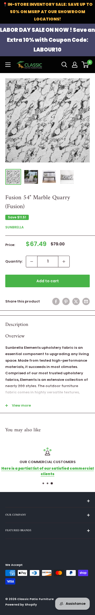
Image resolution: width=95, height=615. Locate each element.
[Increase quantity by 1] (63, 261)
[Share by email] (86, 301)
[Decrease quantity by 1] (31, 261)
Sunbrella (14, 227)
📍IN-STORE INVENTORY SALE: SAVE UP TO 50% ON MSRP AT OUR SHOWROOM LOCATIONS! (48, 12)
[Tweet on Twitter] (76, 301)
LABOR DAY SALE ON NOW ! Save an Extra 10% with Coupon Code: (47, 39)
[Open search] (64, 65)
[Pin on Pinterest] (66, 301)
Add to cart (47, 281)
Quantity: (14, 261)
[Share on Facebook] (56, 301)
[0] (85, 65)
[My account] (74, 65)
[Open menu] (8, 65)
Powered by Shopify (21, 604)
